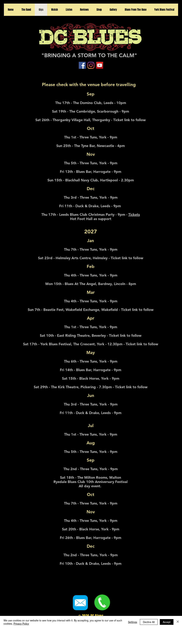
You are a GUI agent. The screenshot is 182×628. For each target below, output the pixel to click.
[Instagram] (90, 65)
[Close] (178, 622)
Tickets (134, 214)
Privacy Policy (21, 623)
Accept (166, 622)
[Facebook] (82, 65)
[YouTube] (99, 65)
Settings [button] (132, 622)
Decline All (149, 622)
